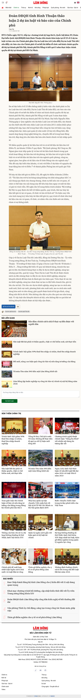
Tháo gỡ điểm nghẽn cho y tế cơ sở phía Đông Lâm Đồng (40, 569)
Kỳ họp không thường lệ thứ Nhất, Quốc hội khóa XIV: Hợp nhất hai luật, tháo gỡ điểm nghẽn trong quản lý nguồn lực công (67, 537)
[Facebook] (45, 670)
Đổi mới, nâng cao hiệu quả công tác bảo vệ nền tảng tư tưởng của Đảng (44, 361)
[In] (18, 306)
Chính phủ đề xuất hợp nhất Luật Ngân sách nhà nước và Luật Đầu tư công (13, 569)
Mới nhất (8, 7)
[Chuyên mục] (3, 2)
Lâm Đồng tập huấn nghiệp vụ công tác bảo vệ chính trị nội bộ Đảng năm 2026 (45, 382)
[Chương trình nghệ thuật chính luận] (67, 426)
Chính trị (16, 7)
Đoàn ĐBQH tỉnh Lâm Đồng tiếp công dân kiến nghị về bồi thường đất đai (41, 600)
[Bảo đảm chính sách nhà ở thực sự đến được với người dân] (14, 328)
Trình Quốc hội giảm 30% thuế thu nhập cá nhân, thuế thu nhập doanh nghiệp (44, 353)
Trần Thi (11, 29)
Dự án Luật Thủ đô (24, 311)
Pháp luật (46, 7)
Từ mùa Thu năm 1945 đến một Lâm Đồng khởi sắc (35, 371)
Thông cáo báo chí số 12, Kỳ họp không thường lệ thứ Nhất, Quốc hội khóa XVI (14, 535)
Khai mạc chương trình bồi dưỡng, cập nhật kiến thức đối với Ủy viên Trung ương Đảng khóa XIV (40, 592)
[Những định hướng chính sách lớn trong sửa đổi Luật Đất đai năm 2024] (67, 556)
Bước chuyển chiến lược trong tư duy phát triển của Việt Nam (66, 503)
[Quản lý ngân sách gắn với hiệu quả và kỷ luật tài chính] (40, 522)
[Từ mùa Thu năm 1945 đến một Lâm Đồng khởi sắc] (7, 374)
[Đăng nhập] (75, 2)
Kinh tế (30, 7)
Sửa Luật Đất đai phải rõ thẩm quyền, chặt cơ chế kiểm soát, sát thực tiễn (44, 342)
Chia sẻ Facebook (9, 306)
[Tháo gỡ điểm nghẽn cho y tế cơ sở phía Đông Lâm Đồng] (40, 556)
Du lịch (44, 683)
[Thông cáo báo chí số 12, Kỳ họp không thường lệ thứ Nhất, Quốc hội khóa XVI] (14, 522)
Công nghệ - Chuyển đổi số (50, 686)
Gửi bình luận (9, 401)
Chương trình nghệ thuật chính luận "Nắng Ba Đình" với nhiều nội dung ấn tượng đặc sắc (67, 440)
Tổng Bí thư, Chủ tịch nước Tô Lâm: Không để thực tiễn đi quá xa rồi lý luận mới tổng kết (40, 440)
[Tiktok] (36, 670)
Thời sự (23, 7)
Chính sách (5, 686)
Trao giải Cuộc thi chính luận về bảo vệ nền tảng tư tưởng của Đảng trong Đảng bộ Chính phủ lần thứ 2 (14, 504)
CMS (37, 696)
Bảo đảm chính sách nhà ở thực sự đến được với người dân (51, 322)
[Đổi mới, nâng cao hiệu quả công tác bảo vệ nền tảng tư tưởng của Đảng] (7, 364)
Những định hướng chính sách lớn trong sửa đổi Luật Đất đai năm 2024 (67, 569)
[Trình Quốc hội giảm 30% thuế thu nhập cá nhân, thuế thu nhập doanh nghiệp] (7, 354)
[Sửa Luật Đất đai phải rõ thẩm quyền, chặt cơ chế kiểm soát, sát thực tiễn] (7, 344)
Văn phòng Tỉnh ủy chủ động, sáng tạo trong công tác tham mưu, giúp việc (41, 609)
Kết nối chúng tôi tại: (40, 666)
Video (3, 689)
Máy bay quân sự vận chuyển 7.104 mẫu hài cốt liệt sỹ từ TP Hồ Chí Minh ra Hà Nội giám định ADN (40, 504)
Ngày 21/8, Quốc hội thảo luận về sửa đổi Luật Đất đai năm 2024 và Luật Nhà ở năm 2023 (66, 472)
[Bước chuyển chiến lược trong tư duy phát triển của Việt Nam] (67, 490)
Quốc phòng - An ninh (58, 7)
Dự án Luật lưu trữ (10, 311)
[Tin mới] (6, 2)
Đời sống (37, 7)
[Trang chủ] (3, 7)
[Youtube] (40, 670)
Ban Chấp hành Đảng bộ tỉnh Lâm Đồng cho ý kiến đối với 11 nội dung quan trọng (41, 583)
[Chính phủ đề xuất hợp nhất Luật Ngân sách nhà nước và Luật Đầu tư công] (14, 556)
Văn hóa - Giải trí (72, 7)
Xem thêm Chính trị (11, 413)
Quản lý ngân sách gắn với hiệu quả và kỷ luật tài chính (40, 535)
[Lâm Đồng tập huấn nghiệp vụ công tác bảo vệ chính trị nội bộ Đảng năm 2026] (7, 383)
